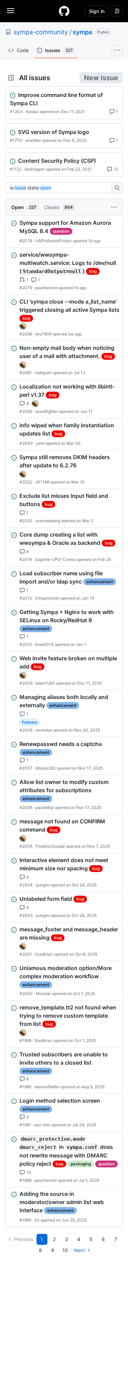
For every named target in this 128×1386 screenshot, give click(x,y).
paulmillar (44, 807)
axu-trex (42, 1124)
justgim (42, 884)
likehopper (35, 169)
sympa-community (41, 32)
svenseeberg (47, 520)
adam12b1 (45, 683)
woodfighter (46, 411)
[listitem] (64, 231)
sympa (82, 32)
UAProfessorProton (53, 240)
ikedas (32, 111)
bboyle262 (45, 768)
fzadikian (44, 954)
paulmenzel (46, 287)
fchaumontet (47, 598)
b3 (37, 1220)
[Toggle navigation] (10, 10)
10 (65, 1250)
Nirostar (43, 993)
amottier (33, 140)
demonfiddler (46, 1086)
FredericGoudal (50, 846)
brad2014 (44, 644)
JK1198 (42, 482)
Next (79, 1250)
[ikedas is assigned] (22, 326)
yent (40, 443)
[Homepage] (64, 10)
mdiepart (43, 372)
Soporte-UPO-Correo (55, 559)
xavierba (43, 730)
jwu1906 (43, 333)
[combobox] (60, 188)
